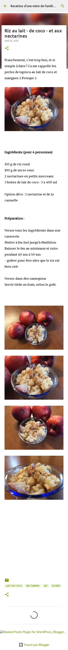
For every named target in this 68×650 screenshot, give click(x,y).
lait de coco (14, 586)
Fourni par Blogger (36, 644)
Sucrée (56, 586)
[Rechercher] (62, 6)
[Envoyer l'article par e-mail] (7, 581)
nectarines (33, 586)
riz (45, 586)
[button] (7, 48)
